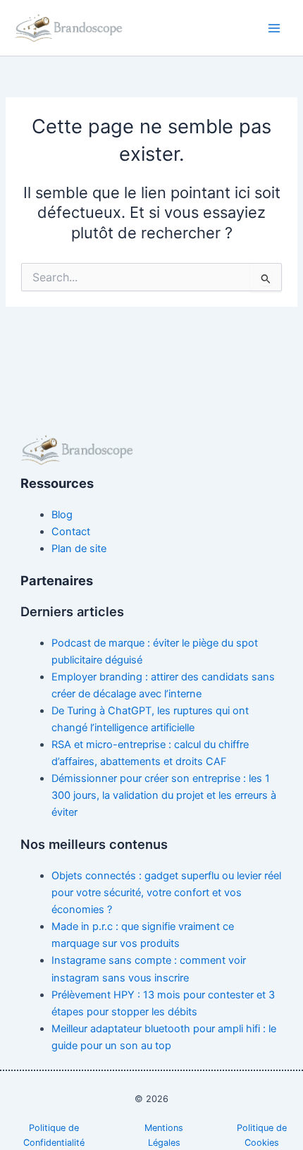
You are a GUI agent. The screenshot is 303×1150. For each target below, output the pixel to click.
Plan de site (78, 548)
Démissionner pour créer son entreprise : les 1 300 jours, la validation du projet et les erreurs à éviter (163, 795)
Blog (62, 514)
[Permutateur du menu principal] (274, 28)
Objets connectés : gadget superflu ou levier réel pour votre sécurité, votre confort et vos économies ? (166, 892)
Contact (70, 531)
